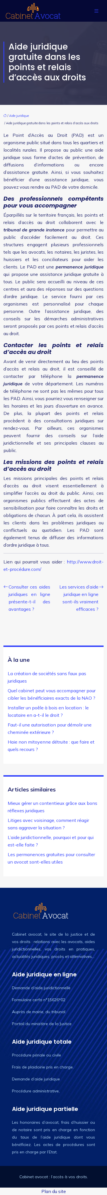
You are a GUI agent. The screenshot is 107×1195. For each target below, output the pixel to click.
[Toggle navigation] (96, 11)
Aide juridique (19, 116)
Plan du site (53, 1191)
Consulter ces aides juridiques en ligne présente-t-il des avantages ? (29, 598)
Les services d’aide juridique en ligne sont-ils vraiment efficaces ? (78, 598)
